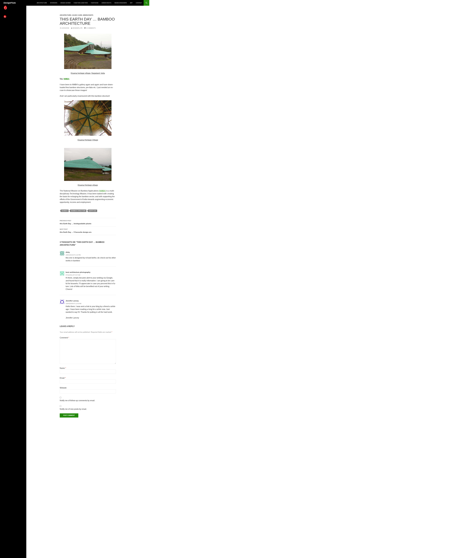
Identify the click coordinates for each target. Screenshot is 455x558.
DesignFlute (10, 3)
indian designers (120, 3)
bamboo (65, 210)
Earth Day (92, 210)
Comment (64, 338)
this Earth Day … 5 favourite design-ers (75, 230)
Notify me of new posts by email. (73, 409)
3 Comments (91, 28)
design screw (65, 3)
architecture (42, 3)
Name (63, 368)
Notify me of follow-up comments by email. (77, 401)
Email (63, 378)
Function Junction (81, 3)
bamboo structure (78, 210)
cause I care (77, 15)
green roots (106, 3)
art (131, 3)
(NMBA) (102, 191)
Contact (139, 3)
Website (63, 388)
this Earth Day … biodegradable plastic (75, 222)
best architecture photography (78, 272)
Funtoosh (94, 3)
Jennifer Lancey (72, 301)
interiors (53, 3)
